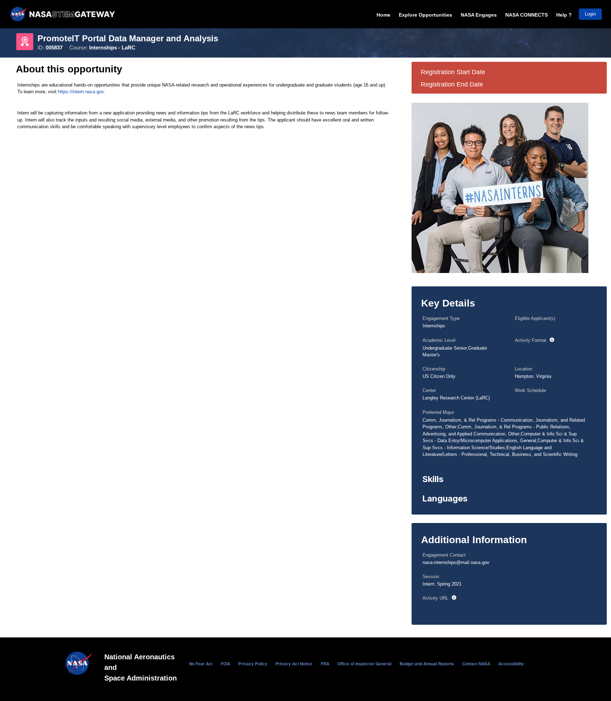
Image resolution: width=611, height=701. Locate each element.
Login (590, 14)
